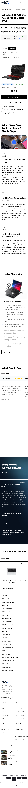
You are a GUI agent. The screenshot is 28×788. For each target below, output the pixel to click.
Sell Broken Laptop (7, 599)
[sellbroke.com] (5, 683)
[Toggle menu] (25, 3)
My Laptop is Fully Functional (11, 57)
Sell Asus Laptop (6, 612)
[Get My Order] (21, 3)
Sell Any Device (20, 718)
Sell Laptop (5, 595)
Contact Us (4, 715)
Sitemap (17, 785)
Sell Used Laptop (6, 664)
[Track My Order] (13, 3)
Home (2, 9)
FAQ (2, 732)
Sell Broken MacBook (8, 602)
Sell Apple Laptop (7, 628)
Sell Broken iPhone (7, 621)
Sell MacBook (5, 605)
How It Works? (5, 729)
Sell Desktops (19, 712)
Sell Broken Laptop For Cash (10, 657)
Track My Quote (6, 736)
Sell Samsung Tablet (7, 618)
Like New (4, 48)
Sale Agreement (16, 782)
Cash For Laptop (6, 644)
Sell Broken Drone (7, 608)
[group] (11, 573)
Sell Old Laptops (6, 667)
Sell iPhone (5, 615)
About (3, 708)
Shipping (25, 782)
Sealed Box (12, 48)
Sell (6, 9)
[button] (7, 373)
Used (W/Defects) (6, 44)
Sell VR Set (5, 638)
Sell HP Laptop (6, 654)
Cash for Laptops (6, 641)
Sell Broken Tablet (7, 634)
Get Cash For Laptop (7, 647)
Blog (2, 718)
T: (20, 740)
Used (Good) (16, 44)
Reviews (3, 712)
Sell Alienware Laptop (8, 625)
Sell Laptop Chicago (7, 670)
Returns (11, 785)
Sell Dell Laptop (6, 651)
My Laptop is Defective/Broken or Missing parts (14, 53)
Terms (8, 782)
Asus (13, 9)
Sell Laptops (19, 708)
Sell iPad (4, 631)
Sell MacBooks (19, 715)
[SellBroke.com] (5, 3)
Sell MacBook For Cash (8, 660)
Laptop (9, 9)
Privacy (2, 782)
